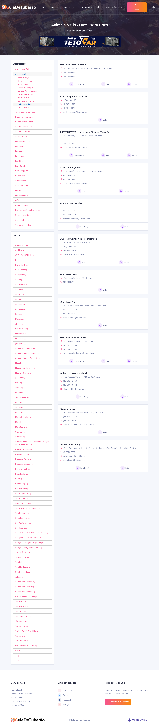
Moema (19, 412)
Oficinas (20, 432)
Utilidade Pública (22, 220)
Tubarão (20, 601)
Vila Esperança (23, 611)
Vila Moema (22, 626)
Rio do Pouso (22, 488)
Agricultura (24, 78)
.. (16, 240)
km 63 (19, 387)
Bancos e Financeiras (24, 117)
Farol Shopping (21, 171)
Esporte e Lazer (22, 166)
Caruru (19, 279)
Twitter (66, 695)
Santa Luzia (21, 498)
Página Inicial (16, 690)
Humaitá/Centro (23, 373)
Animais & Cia (21, 74)
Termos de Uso (17, 705)
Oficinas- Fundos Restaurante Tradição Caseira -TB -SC (32, 443)
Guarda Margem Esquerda (28, 358)
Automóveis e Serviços (25, 112)
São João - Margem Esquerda (29, 542)
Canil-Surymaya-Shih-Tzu (73, 96)
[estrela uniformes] (78, 41)
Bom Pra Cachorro (70, 274)
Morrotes (21, 427)
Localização (79, 84)
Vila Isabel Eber (23, 616)
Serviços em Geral (23, 215)
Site (107, 84)
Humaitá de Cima (25, 368)
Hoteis (18, 190)
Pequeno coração (24, 464)
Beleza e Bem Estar (24, 122)
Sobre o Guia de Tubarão (21, 694)
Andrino (20, 250)
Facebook (67, 700)
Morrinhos (20, 422)
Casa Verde (21, 284)
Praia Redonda (23, 474)
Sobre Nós (54, 7)
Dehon (20, 319)
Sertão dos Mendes (25, 591)
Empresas (19, 156)
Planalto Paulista (23, 469)
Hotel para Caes (26, 104)
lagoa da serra (22, 397)
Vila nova (20, 636)
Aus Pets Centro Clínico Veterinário (78, 238)
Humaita (20, 363)
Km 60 (19, 383)
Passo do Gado (23, 459)
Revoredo (21, 483)
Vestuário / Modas (23, 225)
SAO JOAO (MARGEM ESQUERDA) (31, 533)
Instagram (67, 704)
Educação (19, 151)
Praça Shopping (22, 205)
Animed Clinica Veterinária (74, 373)
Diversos (19, 146)
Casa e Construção (23, 126)
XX (17, 660)
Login (152, 7)
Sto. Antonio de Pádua (26, 596)
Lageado (20, 392)
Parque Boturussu (24, 449)
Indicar (134, 84)
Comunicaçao (21, 136)
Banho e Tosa (25, 87)
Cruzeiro (20, 314)
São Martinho (23, 567)
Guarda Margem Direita (27, 353)
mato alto (20, 407)
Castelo (19, 289)
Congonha (20, 309)
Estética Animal (26, 101)
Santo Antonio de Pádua (28, 508)
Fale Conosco (86, 7)
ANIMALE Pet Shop (70, 444)
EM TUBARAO (26, 94)
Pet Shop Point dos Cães (73, 337)
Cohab (19, 299)
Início (44, 7)
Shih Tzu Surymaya (70, 167)
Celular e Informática (24, 131)
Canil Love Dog (68, 302)
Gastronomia (20, 180)
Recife (19, 479)
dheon (19, 324)
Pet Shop (23, 107)
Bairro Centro (22, 265)
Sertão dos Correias (25, 587)
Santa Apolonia (23, 493)
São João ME (22, 557)
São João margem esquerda (28, 547)
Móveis (18, 200)
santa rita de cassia (25, 503)
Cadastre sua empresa (138, 7)
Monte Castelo (23, 417)
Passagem (22, 454)
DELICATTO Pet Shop (71, 203)
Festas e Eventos (22, 176)
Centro (20, 294)
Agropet (23, 84)
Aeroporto (21, 245)
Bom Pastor (22, 270)
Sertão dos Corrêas (25, 582)
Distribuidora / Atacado (25, 141)
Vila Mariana (21, 621)
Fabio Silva (21, 329)
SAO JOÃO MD (22, 552)
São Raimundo (22, 572)
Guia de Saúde (21, 185)
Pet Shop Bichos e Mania (73, 64)
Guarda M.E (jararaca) (25, 348)
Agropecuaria (25, 81)
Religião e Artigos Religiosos (27, 210)
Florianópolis (21, 333)
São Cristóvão (23, 523)
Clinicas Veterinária (27, 91)
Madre (19, 402)
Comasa (20, 304)
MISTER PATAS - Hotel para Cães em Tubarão (84, 132)
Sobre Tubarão (69, 7)
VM (17, 650)
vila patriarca (22, 641)
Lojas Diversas (21, 195)
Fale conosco (68, 690)
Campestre (21, 275)
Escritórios (19, 161)
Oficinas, (20, 436)
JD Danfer (20, 378)
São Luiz (20, 562)
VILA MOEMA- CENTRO (26, 631)
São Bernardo (22, 513)
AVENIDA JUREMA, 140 (26, 255)
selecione (21, 577)
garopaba (20, 343)
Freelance (20, 338)
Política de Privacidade (20, 701)
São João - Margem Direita (28, 538)
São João (21, 528)
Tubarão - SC (22, 606)
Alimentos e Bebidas (24, 69)
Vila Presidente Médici (26, 645)
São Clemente (22, 518)
